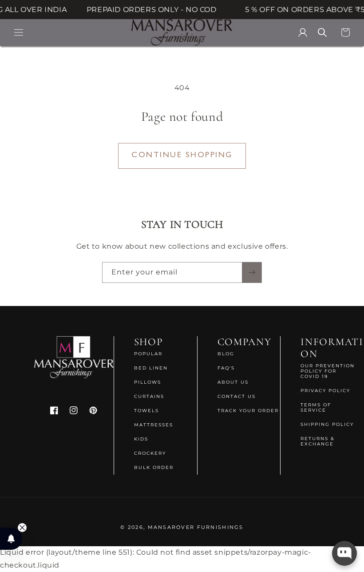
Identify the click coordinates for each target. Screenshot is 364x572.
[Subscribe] (251, 272)
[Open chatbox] (344, 553)
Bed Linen (151, 368)
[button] (18, 32)
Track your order (248, 410)
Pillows (147, 382)
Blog (226, 354)
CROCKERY (150, 453)
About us (233, 382)
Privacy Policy (325, 390)
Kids (141, 439)
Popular (148, 354)
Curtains (149, 396)
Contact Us (237, 396)
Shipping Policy (327, 424)
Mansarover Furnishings (196, 527)
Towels (146, 410)
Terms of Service (316, 407)
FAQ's (226, 368)
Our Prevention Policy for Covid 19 (328, 371)
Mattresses (153, 425)
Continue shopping (182, 155)
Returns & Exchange (318, 441)
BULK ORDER (154, 467)
